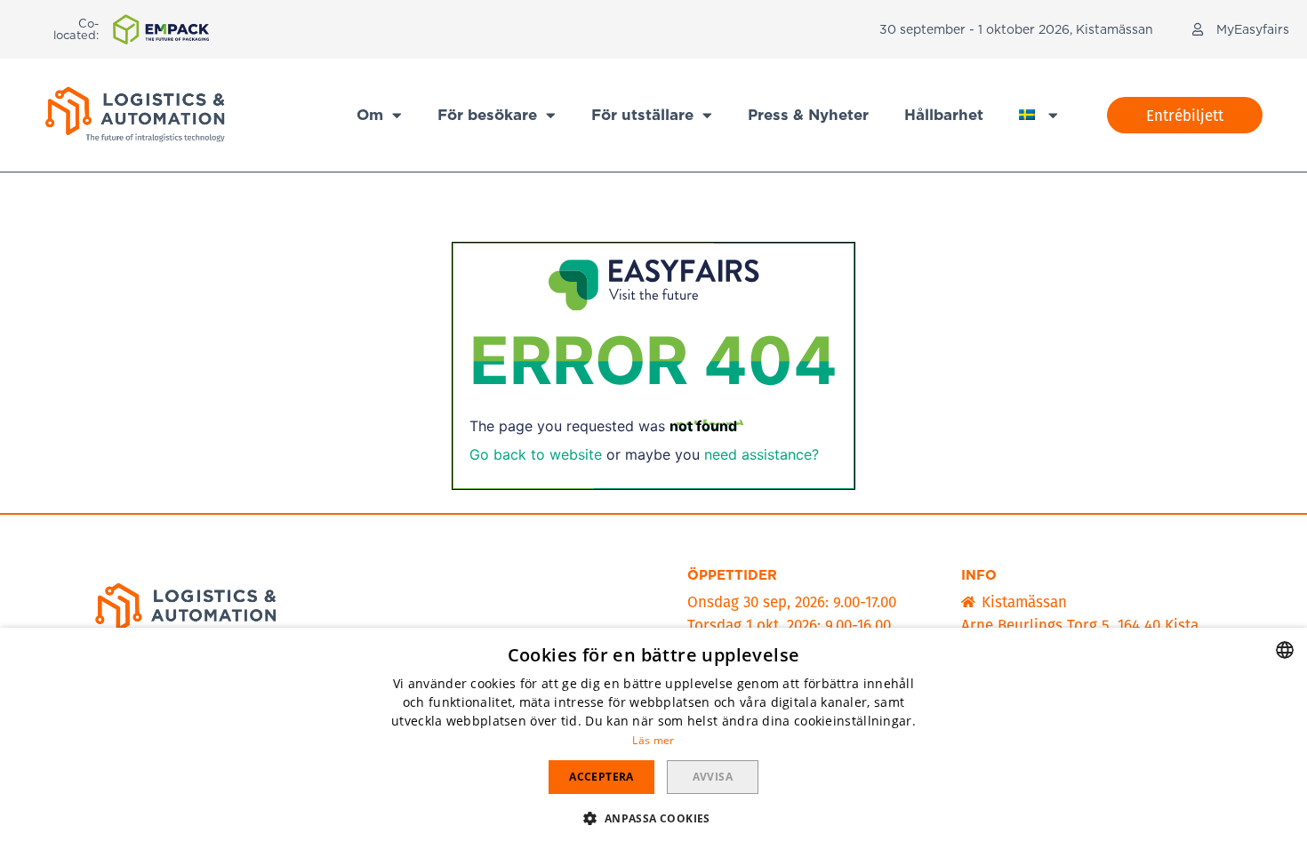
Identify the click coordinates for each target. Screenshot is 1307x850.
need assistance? (761, 454)
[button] (1185, 115)
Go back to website (535, 454)
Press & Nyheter (808, 114)
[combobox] (1285, 650)
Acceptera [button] (601, 776)
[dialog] (653, 739)
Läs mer (653, 740)
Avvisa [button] (713, 776)
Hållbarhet (943, 114)
